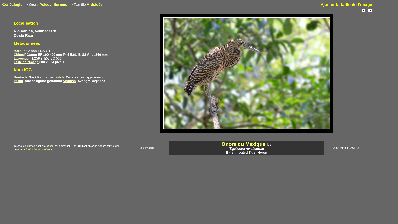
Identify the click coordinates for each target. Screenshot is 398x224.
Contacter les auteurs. (38, 149)
